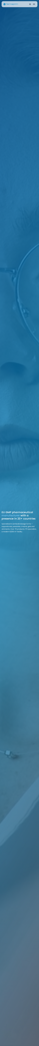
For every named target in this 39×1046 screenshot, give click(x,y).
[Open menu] (34, 4)
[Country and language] (30, 4)
